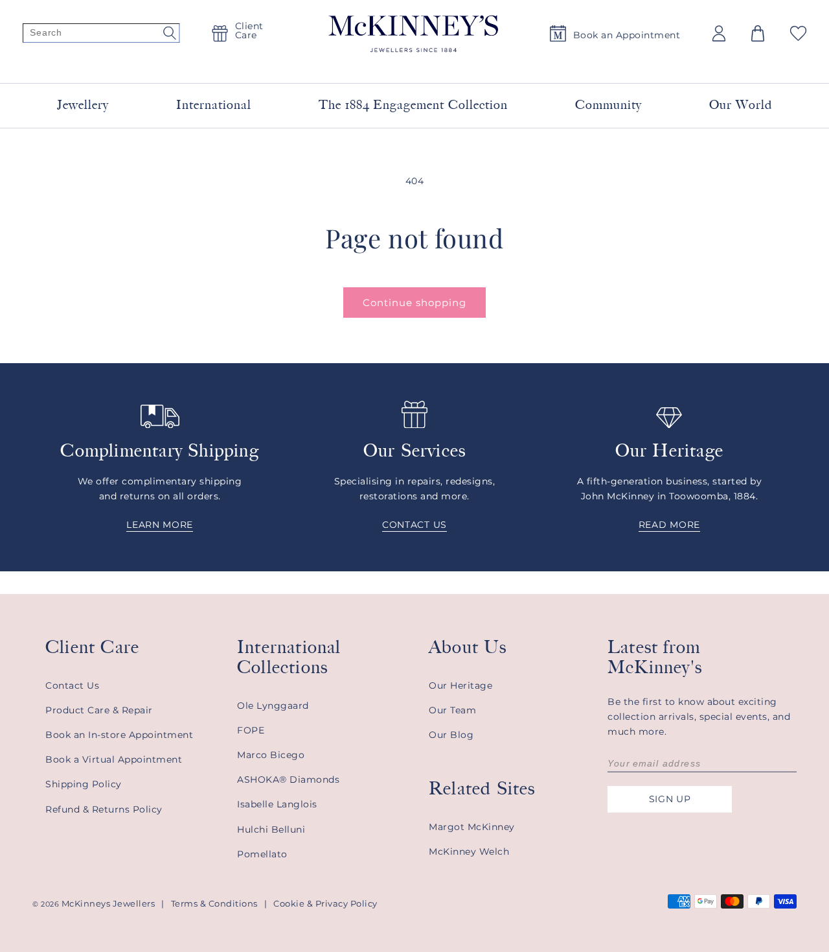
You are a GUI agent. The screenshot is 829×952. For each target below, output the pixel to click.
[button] (757, 33)
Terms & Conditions (214, 903)
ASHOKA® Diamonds (288, 779)
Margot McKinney (472, 827)
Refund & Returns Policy (104, 809)
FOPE (250, 730)
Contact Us (72, 685)
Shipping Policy (83, 784)
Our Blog (451, 735)
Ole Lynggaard (273, 705)
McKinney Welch (469, 851)
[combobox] (399, 64)
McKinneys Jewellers (108, 903)
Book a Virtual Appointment (113, 759)
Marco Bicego (270, 755)
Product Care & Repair (99, 710)
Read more (669, 524)
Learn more (159, 524)
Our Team (452, 710)
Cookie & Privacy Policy (325, 903)
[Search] (101, 33)
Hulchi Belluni (271, 829)
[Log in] (718, 33)
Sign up (670, 799)
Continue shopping (414, 302)
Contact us (414, 524)
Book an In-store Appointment (119, 735)
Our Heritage (460, 685)
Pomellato (262, 854)
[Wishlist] (798, 33)
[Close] (571, 64)
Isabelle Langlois (277, 804)
